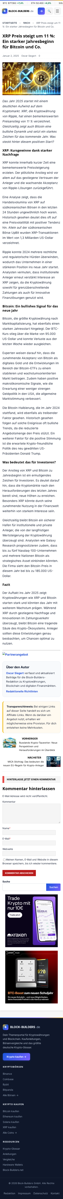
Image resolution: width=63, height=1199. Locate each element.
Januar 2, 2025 (10, 55)
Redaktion (9, 1193)
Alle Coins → (10, 1132)
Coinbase (8, 1079)
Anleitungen (9, 1153)
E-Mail (5, 838)
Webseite (7, 848)
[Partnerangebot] (15, 654)
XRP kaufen (9, 1127)
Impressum (24, 1193)
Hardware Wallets (13, 1164)
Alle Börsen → (10, 1095)
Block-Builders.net (13, 1169)
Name (5, 828)
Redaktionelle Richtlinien (22, 691)
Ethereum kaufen (12, 1116)
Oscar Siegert (28, 55)
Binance (7, 1073)
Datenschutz (40, 1193)
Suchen (53, 887)
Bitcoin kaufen (11, 1111)
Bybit (6, 1084)
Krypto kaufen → (16, 1056)
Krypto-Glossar (11, 1148)
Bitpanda (8, 1089)
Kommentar (8, 801)
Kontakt (55, 1193)
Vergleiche (9, 1159)
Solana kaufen (11, 1121)
